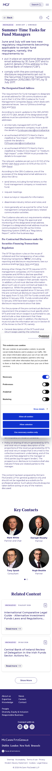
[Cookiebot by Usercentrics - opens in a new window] (38, 336)
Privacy (42, 760)
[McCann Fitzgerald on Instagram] (32, 726)
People (5, 709)
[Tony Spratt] (13, 559)
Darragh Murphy (39, 538)
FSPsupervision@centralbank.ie (19, 143)
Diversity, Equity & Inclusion (15, 712)
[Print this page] (40, 17)
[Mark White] (13, 526)
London (14, 745)
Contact (22, 702)
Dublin (5, 745)
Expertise (6, 699)
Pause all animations (12, 751)
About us (6, 696)
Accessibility (20, 760)
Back (9, 18)
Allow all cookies (26, 417)
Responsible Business (12, 715)
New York (25, 745)
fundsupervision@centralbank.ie (33, 130)
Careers (22, 699)
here (29, 102)
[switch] (45, 384)
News (21, 696)
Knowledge (7, 702)
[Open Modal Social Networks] (47, 17)
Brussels (35, 745)
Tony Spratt (13, 570)
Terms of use (32, 760)
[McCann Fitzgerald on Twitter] (26, 726)
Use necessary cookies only (26, 432)
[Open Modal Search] (36, 4)
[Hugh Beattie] (39, 559)
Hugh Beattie (39, 570)
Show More (26, 680)
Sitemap (10, 760)
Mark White (13, 538)
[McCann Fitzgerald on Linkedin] (20, 726)
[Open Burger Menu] (47, 4)
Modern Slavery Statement (16, 763)
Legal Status (42, 763)
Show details (39, 409)
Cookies (32, 763)
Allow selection (26, 424)
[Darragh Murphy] (39, 526)
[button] (25, 579)
